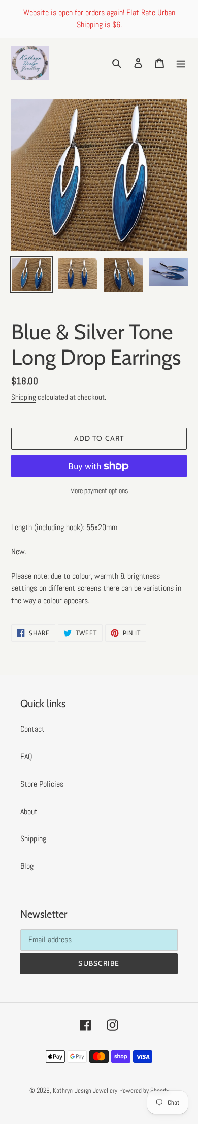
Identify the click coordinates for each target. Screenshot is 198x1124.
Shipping (23, 397)
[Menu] (180, 63)
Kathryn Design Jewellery (85, 1090)
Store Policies (41, 784)
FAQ (26, 756)
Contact (32, 729)
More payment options (99, 490)
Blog (27, 866)
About (29, 811)
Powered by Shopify (144, 1090)
